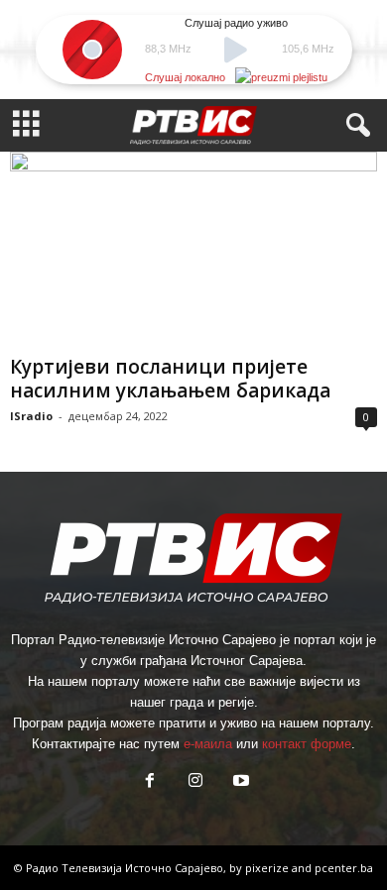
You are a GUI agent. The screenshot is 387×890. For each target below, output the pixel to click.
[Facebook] (150, 782)
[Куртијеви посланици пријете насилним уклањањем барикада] (193, 249)
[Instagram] (195, 782)
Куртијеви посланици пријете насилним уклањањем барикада (170, 378)
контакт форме (306, 743)
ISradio (31, 415)
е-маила (208, 743)
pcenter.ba (344, 867)
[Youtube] (239, 782)
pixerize (268, 867)
